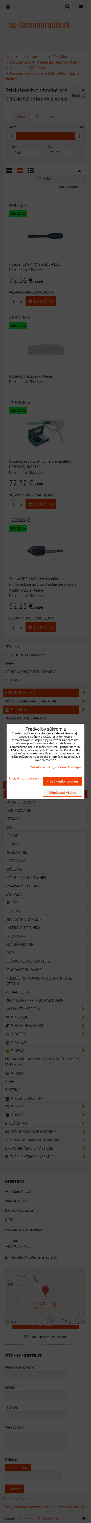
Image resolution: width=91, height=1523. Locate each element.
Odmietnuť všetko (62, 792)
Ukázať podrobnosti (24, 778)
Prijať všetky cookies (62, 781)
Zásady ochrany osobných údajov (56, 767)
